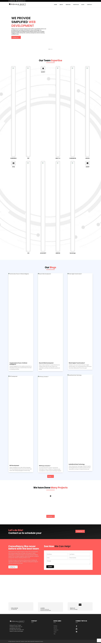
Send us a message (73, 609)
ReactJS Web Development (46, 363)
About (61, 4)
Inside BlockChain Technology (77, 464)
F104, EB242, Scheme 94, (45, 609)
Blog (83, 4)
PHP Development (14, 465)
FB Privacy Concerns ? (44, 465)
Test (54, 633)
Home (55, 4)
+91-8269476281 (14, 609)
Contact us (15, 37)
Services (68, 4)
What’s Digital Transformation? (77, 363)
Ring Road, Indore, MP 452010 (46, 610)
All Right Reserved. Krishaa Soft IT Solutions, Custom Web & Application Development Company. (25, 641)
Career (55, 631)
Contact (89, 4)
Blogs (49, 476)
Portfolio (76, 4)
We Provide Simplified (23, 22)
